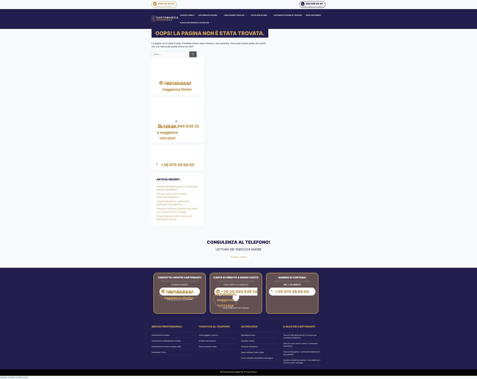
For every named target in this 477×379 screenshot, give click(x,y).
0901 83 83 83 (165, 4)
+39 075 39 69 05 (177, 165)
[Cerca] (193, 54)
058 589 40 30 (312, 4)
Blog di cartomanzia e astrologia (194, 23)
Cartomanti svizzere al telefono (288, 15)
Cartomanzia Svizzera (207, 15)
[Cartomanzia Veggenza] (165, 19)
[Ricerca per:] (170, 54)
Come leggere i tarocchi (234, 15)
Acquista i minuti (247, 341)
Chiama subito (238, 257)
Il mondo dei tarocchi (207, 341)
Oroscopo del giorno (249, 346)
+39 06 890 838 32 (181, 126)
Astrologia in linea (259, 15)
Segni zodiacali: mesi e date (252, 352)
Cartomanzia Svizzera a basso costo (166, 346)
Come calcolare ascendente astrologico (257, 358)
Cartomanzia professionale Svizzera (166, 341)
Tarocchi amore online (208, 346)
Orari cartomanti (313, 15)
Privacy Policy (250, 372)
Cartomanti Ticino (159, 352)
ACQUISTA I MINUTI (187, 15)
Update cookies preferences (14, 377)
